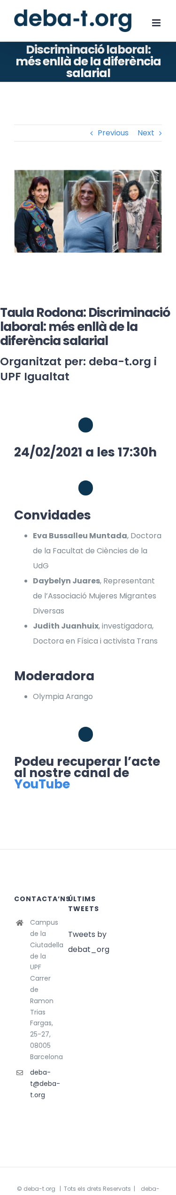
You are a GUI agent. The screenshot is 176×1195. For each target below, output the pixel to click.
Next (146, 132)
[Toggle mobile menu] (157, 23)
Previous (113, 132)
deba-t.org (39, 1189)
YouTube (42, 784)
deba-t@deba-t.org (42, 1084)
